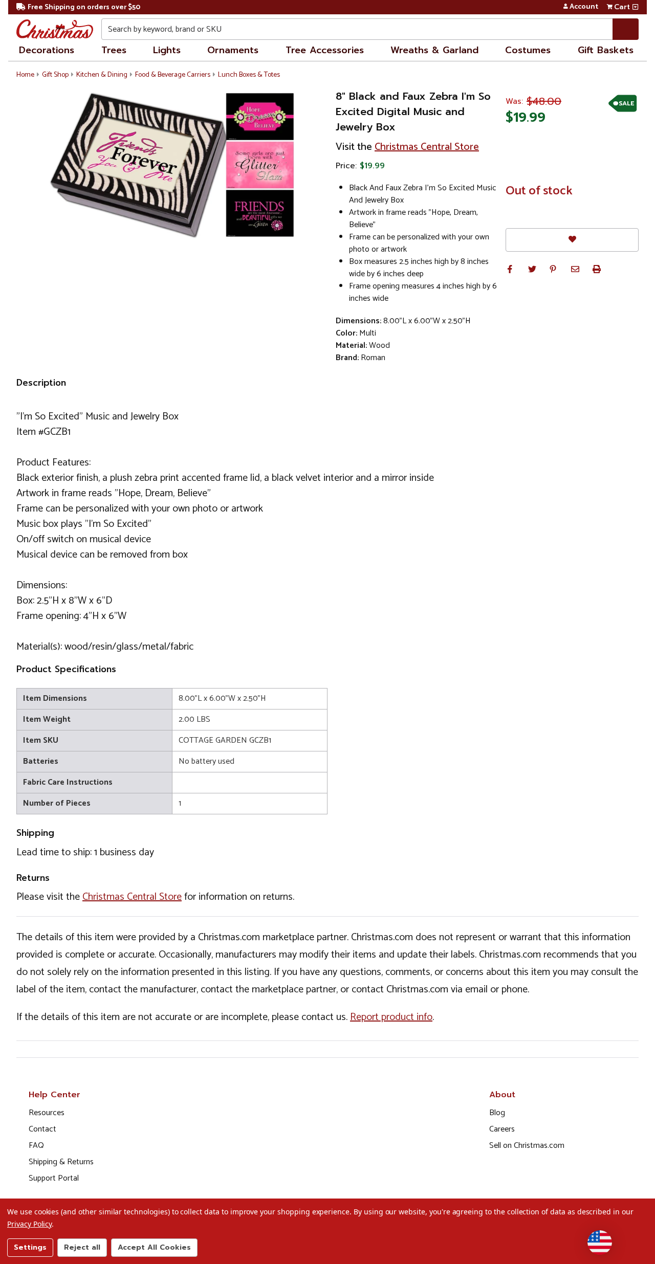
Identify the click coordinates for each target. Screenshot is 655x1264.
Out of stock (539, 191)
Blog (497, 1113)
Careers (502, 1129)
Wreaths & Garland (434, 50)
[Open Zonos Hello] (599, 1242)
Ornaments (232, 50)
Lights (167, 50)
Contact (42, 1129)
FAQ (36, 1145)
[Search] (626, 29)
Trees (113, 50)
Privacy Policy (29, 1224)
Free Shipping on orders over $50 (84, 7)
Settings (30, 1247)
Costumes (528, 50)
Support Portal (54, 1178)
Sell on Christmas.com (526, 1145)
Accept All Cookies (154, 1247)
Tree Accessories (325, 50)
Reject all (82, 1247)
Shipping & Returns (61, 1162)
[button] (510, 269)
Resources (46, 1113)
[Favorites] (572, 239)
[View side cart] (635, 7)
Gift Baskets (606, 50)
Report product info (391, 1017)
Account (584, 7)
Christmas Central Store (427, 147)
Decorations (46, 50)
